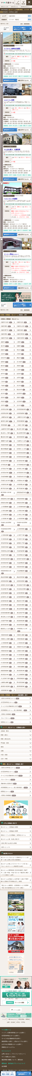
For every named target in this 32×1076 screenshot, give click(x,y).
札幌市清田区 (22, 338)
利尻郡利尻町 (22, 567)
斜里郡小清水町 (6, 585)
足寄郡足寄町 (22, 662)
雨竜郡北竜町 (6, 502)
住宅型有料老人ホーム (9, 702)
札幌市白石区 (22, 326)
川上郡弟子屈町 (6, 678)
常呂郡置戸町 (6, 589)
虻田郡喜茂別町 (22, 453)
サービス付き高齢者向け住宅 (10, 97)
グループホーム (7, 718)
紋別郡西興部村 (22, 597)
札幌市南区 (21, 330)
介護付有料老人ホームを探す (15, 1032)
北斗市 (20, 405)
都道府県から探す (7, 1041)
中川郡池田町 (6, 658)
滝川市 (20, 385)
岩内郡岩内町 (22, 460)
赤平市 (4, 373)
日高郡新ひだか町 (22, 630)
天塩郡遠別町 (22, 551)
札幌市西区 (10, 53)
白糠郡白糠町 (6, 682)
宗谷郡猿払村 (22, 555)
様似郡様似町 (22, 624)
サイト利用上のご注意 (8, 1056)
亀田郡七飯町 (6, 421)
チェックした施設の (20, 28)
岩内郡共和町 (6, 460)
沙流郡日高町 (22, 616)
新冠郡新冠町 (22, 620)
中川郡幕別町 (22, 654)
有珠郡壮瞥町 (22, 605)
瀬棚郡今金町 (6, 441)
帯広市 (20, 350)
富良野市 (21, 393)
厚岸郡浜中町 (6, 674)
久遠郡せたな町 (22, 441)
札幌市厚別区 (22, 334)
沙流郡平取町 (6, 620)
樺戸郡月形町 (6, 488)
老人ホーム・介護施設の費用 (9, 831)
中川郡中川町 (22, 539)
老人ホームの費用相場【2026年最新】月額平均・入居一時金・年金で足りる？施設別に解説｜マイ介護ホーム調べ (14, 872)
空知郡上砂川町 (6, 480)
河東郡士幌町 (22, 635)
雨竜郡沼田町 (22, 502)
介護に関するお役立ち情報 (9, 843)
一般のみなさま (12, 1019)
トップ (4, 1019)
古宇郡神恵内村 (22, 464)
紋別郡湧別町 (22, 593)
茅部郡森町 (5, 425)
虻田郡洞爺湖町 (6, 612)
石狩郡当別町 (6, 409)
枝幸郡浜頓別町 (6, 559)
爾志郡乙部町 (6, 437)
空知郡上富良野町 (6, 524)
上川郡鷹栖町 (6, 506)
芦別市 (4, 369)
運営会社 (20, 1059)
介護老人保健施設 (8, 714)
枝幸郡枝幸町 (6, 563)
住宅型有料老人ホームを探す (10, 1035)
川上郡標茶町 (22, 674)
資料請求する (9, 80)
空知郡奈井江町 (22, 476)
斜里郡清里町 (22, 581)
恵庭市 (20, 397)
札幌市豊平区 (6, 330)
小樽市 (20, 342)
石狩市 (4, 405)
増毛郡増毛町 (6, 543)
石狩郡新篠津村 (22, 409)
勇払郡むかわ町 (6, 616)
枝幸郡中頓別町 (22, 559)
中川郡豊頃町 (22, 658)
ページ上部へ (17, 1010)
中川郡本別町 (6, 662)
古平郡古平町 (6, 468)
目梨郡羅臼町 (6, 690)
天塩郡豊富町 (22, 563)
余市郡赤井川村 (22, 472)
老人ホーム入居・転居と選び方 (10, 839)
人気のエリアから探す (20, 1041)
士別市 (4, 377)
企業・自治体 (11, 1022)
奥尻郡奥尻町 (22, 437)
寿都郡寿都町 (6, 445)
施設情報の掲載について (9, 1059)
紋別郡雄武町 (6, 601)
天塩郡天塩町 (6, 555)
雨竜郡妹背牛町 (22, 492)
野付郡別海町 (22, 682)
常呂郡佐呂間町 (22, 589)
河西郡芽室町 (6, 647)
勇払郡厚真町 (22, 609)
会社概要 (4, 1066)
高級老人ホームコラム (8, 1047)
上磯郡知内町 (6, 417)
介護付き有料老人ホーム (9, 45)
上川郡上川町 (22, 514)
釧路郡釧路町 (6, 670)
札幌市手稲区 (6, 338)
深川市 (4, 393)
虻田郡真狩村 (6, 453)
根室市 (20, 381)
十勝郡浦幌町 (22, 666)
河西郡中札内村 (22, 647)
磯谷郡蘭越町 (6, 449)
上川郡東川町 (6, 518)
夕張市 (20, 354)
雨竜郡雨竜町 (22, 498)
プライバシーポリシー (18, 1054)
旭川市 (4, 346)
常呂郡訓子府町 (22, 585)
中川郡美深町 (6, 539)
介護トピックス (5, 847)
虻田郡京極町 (6, 456)
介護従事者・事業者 (24, 1019)
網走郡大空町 (22, 601)
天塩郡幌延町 (22, 570)
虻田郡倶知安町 (22, 456)
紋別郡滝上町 (6, 597)
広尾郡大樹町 (22, 651)
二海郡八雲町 (22, 425)
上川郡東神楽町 (22, 506)
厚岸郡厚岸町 (22, 670)
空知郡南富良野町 (6, 530)
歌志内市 (20, 389)
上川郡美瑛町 (22, 518)
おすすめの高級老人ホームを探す (11, 1044)
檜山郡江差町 (22, 429)
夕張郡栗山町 (22, 484)
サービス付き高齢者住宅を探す (11, 1038)
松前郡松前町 (6, 413)
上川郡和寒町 (22, 529)
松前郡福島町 (22, 413)
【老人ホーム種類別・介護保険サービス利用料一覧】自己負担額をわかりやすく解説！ (14, 886)
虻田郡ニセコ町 (22, 449)
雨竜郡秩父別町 (6, 498)
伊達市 (4, 401)
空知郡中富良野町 (22, 524)
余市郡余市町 (6, 472)
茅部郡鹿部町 (22, 421)
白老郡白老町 (6, 609)
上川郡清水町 (22, 643)
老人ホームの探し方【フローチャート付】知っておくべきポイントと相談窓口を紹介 (14, 865)
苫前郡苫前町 (6, 547)
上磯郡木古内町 (22, 417)
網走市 (20, 358)
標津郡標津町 (22, 686)
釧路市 (4, 350)
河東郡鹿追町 (22, 639)
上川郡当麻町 (6, 510)
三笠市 (4, 381)
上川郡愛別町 (6, 514)
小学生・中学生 (20, 1022)
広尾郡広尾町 (6, 654)
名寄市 (20, 377)
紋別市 (20, 373)
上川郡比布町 (22, 510)
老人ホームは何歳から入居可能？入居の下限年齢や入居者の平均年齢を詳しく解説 (14, 880)
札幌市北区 (21, 322)
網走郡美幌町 (6, 577)
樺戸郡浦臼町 (22, 488)
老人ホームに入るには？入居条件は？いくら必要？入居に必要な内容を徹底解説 (14, 859)
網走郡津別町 (22, 577)
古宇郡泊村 (5, 464)
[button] (16, 16)
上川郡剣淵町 (6, 535)
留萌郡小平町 (22, 543)
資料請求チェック (1, 40)
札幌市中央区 (6, 322)
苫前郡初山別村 (6, 551)
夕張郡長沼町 (6, 484)
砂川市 (4, 389)
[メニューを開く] (29, 2)
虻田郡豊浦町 (6, 605)
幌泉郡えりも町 (6, 628)
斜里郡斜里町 (6, 581)
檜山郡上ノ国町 (6, 433)
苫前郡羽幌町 (22, 547)
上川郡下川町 (22, 535)
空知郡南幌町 (6, 476)
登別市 (4, 397)
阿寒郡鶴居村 (22, 678)
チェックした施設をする (22, 1073)
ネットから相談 (15, 1002)
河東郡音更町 (6, 635)
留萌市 (4, 362)
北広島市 (21, 401)
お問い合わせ (6, 1054)
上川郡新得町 (6, 643)
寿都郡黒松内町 (22, 445)
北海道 (6, 53)
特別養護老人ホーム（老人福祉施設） (14, 710)
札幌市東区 (5, 326)
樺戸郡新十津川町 (6, 493)
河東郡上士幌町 (6, 639)
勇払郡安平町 (22, 612)
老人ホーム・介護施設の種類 (9, 827)
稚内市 (4, 365)
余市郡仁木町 (22, 468)
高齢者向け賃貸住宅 (8, 783)
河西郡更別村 (6, 651)
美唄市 (20, 365)
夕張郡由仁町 (22, 480)
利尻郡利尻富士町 (6, 572)
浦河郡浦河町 (6, 624)
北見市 (4, 354)
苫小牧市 (21, 362)
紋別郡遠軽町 (6, 593)
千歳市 (4, 385)
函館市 (4, 342)
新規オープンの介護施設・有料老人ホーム (13, 835)
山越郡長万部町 (6, 429)
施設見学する (23, 80)
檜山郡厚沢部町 (22, 433)
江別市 (20, 369)
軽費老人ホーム (7, 722)
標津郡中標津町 (6, 686)
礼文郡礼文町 (6, 567)
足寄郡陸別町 (6, 666)
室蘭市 (20, 346)
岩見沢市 (5, 358)
